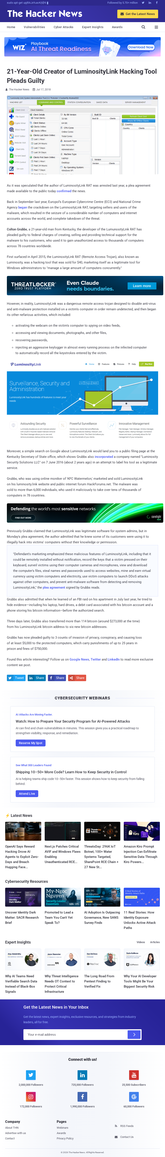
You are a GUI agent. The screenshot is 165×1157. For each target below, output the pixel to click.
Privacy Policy (65, 1138)
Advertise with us (15, 1133)
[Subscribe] (134, 1034)
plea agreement (54, 587)
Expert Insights (93, 27)
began (22, 207)
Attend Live (27, 793)
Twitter (96, 659)
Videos (141, 942)
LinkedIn (114, 659)
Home (11, 27)
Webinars (62, 1127)
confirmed (64, 191)
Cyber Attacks (63, 27)
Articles (155, 942)
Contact (10, 1138)
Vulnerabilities (34, 27)
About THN (11, 1127)
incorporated (104, 457)
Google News (79, 659)
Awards (117, 27)
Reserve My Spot (30, 743)
